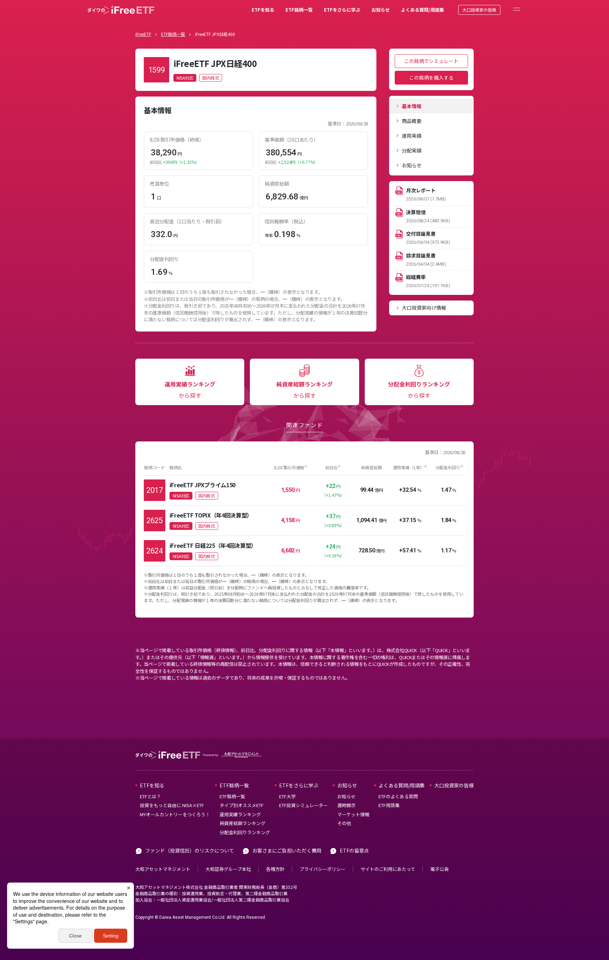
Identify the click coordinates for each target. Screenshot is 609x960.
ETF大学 (287, 796)
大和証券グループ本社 (228, 869)
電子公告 (439, 869)
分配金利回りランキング (245, 832)
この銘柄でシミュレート (431, 60)
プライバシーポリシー (322, 869)
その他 (344, 823)
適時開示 (346, 805)
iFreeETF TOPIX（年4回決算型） (211, 515)
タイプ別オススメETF (242, 805)
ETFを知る (263, 9)
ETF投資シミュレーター (303, 805)
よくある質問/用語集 (422, 9)
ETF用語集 (389, 805)
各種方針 (275, 869)
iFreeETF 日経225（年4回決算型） (213, 545)
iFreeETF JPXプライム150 (202, 485)
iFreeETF (143, 34)
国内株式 (210, 78)
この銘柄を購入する (431, 77)
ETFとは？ (150, 796)
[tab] (431, 106)
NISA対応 (185, 78)
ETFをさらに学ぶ (342, 9)
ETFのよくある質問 (398, 796)
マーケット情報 (353, 814)
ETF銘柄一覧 (299, 9)
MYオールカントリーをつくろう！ (175, 814)
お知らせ (380, 9)
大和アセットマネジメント (162, 869)
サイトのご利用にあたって (388, 869)
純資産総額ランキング (242, 823)
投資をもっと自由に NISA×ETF (172, 805)
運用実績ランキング (240, 814)
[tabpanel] (255, 214)
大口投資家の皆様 (479, 10)
